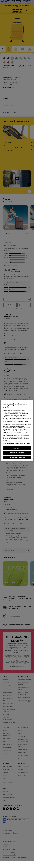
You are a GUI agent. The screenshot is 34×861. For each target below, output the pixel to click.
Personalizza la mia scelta (17, 457)
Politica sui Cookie (24, 427)
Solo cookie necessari (17, 452)
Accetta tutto (17, 448)
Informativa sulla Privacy (10, 427)
